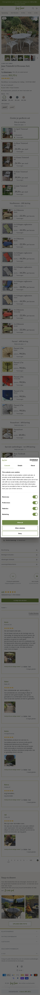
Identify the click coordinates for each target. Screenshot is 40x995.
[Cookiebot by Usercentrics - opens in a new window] (30, 460)
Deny (20, 533)
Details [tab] (20, 465)
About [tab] (33, 465)
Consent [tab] (7, 465)
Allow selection (20, 528)
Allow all (20, 522)
